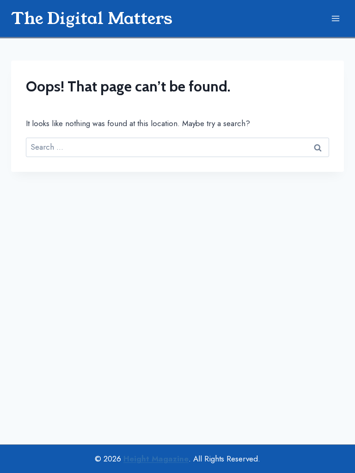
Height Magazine (156, 458)
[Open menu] (335, 18)
